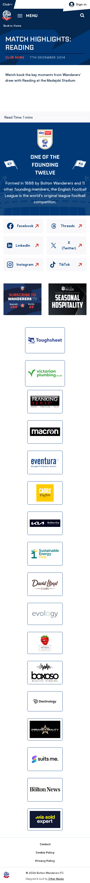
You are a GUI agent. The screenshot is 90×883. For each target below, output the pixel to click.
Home (17, 25)
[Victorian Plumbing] (45, 373)
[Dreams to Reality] (45, 729)
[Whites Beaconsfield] (45, 643)
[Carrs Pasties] (45, 493)
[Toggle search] (82, 15)
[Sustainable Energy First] (45, 553)
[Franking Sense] (45, 401)
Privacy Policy (45, 860)
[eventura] (45, 462)
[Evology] (45, 614)
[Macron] (45, 432)
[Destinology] (45, 701)
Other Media (56, 878)
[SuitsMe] (45, 759)
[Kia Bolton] (45, 523)
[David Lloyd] (45, 584)
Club (6, 4)
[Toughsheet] (45, 340)
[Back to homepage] (7, 15)
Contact (45, 844)
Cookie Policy (45, 852)
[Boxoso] (45, 672)
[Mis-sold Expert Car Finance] (45, 820)
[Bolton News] (45, 789)
